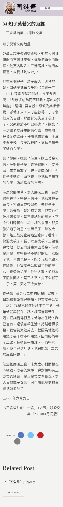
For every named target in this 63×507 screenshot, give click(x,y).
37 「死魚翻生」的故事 (19, 481)
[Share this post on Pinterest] (40, 435)
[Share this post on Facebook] (21, 435)
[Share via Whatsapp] (50, 435)
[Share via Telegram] (7, 441)
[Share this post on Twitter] (30, 435)
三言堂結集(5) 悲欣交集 (24, 33)
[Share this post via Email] (17, 441)
